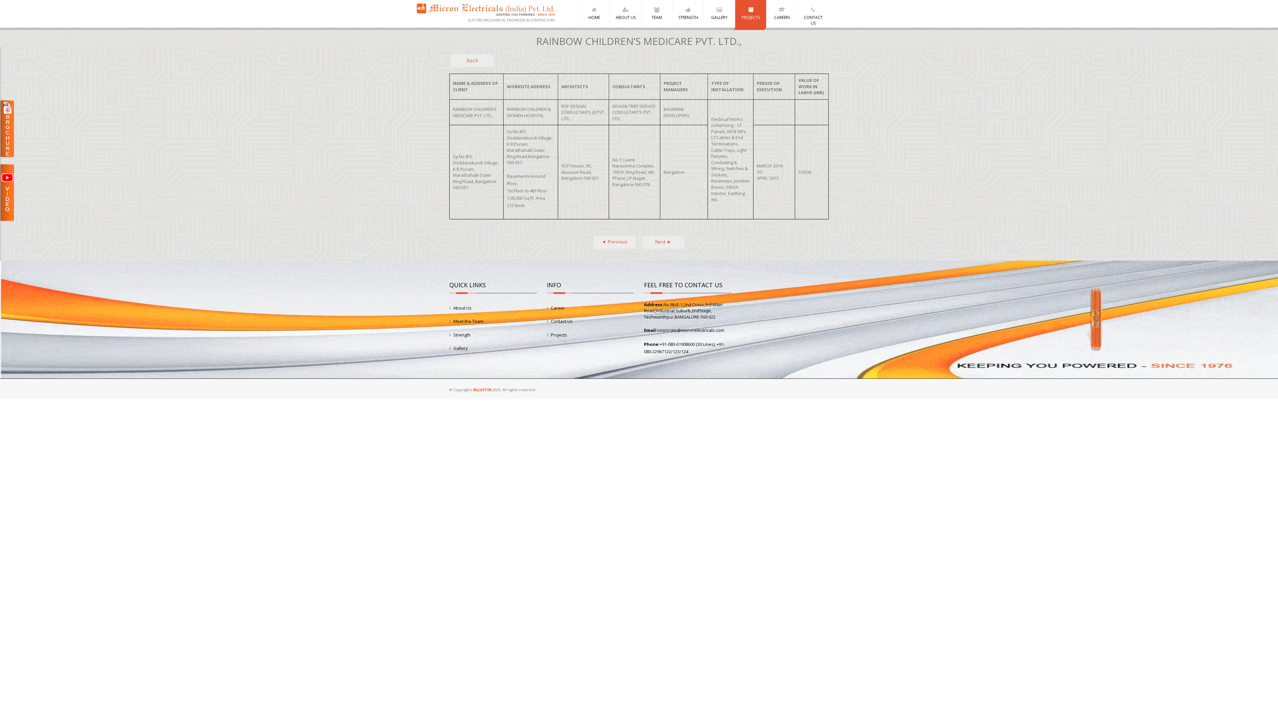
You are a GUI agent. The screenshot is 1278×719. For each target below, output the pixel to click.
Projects (559, 335)
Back (472, 60)
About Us (462, 308)
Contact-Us (562, 321)
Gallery (460, 348)
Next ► (663, 242)
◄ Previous (615, 242)
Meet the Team (468, 321)
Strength (462, 335)
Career (558, 308)
